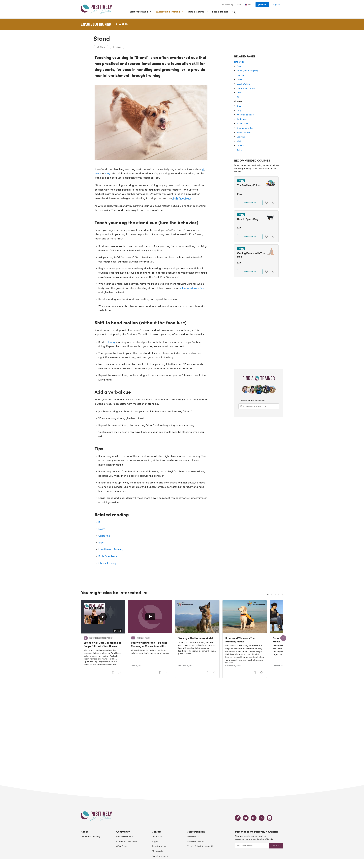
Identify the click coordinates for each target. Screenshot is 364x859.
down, (98, 173)
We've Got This (244, 132)
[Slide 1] (267, 594)
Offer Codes (121, 846)
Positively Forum (123, 836)
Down (101, 529)
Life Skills (122, 24)
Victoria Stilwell (139, 11)
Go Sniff (240, 145)
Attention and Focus (246, 114)
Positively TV (193, 836)
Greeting (241, 136)
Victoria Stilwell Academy (198, 846)
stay (107, 173)
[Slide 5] (282, 594)
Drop (239, 110)
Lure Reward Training (110, 549)
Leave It (240, 79)
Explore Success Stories (126, 841)
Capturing (104, 535)
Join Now (262, 4)
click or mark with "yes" (191, 288)
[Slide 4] (279, 594)
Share (102, 47)
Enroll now (250, 202)
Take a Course (196, 11)
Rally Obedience (181, 198)
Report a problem (160, 855)
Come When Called (246, 88)
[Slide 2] (271, 594)
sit (203, 169)
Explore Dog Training (168, 11)
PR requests (157, 851)
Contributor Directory (90, 836)
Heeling (240, 75)
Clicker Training (107, 563)
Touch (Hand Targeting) (248, 70)
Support (155, 841)
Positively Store (194, 841)
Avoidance (242, 119)
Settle (239, 150)
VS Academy (227, 4)
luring (111, 342)
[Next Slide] (283, 638)
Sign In (276, 4)
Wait (239, 141)
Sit (99, 522)
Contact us (157, 836)
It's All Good (242, 123)
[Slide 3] (275, 594)
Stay (101, 542)
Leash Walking (243, 83)
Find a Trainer (220, 11)
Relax (239, 92)
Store (239, 4)
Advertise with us (159, 846)
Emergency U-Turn (245, 128)
